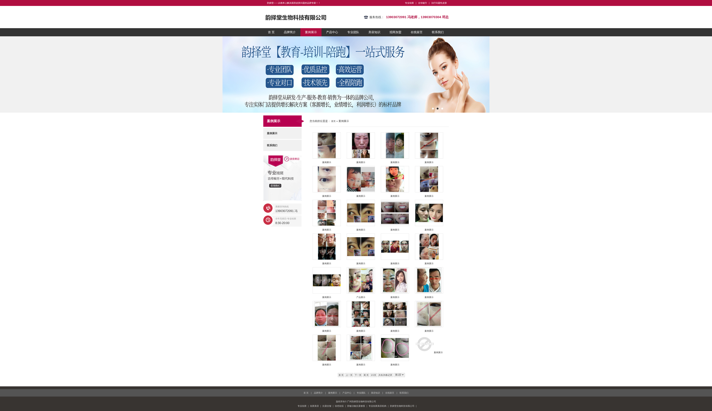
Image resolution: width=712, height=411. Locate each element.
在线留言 (417, 32)
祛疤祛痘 (339, 406)
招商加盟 (395, 32)
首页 (333, 121)
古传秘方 (422, 3)
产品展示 (360, 297)
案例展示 (311, 32)
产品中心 (332, 32)
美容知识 (374, 32)
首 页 (271, 32)
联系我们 (438, 32)
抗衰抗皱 (326, 406)
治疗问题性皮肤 (439, 3)
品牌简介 (290, 32)
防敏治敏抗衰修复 (356, 406)
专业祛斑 (409, 3)
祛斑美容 (314, 406)
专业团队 (353, 32)
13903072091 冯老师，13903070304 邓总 (417, 17)
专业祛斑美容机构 (377, 406)
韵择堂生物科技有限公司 (402, 406)
